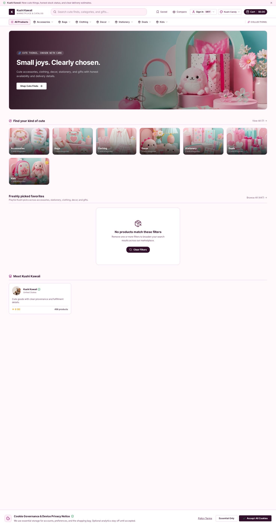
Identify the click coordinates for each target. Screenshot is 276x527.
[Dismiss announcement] (271, 3)
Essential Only (226, 518)
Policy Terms (205, 518)
